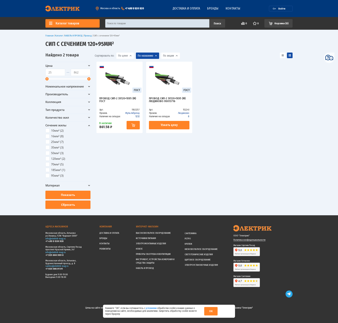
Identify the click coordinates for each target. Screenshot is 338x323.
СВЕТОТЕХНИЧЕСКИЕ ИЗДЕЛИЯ (199, 254)
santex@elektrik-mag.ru (56, 266)
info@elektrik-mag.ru (55, 238)
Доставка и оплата (186, 8)
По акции (168, 55)
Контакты (233, 8)
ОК (211, 311)
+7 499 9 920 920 (134, 8)
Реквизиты (105, 248)
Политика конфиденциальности (249, 239)
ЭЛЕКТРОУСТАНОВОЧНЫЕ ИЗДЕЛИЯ (201, 265)
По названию (145, 55)
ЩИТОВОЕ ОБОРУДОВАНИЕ (198, 259)
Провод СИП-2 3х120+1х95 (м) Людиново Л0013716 (167, 100)
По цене (123, 55)
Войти (281, 8)
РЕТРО (188, 238)
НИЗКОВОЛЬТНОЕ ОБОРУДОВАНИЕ (201, 249)
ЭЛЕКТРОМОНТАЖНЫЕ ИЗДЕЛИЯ (151, 243)
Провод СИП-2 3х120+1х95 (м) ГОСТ (117, 100)
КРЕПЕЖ (188, 244)
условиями (151, 308)
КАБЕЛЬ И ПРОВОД (145, 268)
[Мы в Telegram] (289, 296)
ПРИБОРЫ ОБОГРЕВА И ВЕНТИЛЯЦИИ (153, 254)
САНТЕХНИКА (190, 233)
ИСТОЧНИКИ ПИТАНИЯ (146, 238)
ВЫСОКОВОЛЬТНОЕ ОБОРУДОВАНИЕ (153, 233)
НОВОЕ (139, 248)
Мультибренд (132, 113)
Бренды (212, 8)
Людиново (183, 113)
